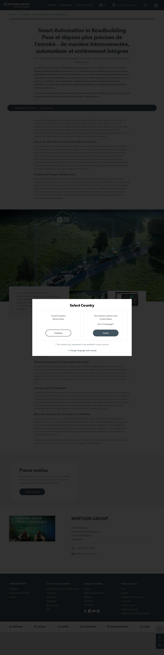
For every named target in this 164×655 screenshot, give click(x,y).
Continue (58, 333)
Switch (106, 333)
